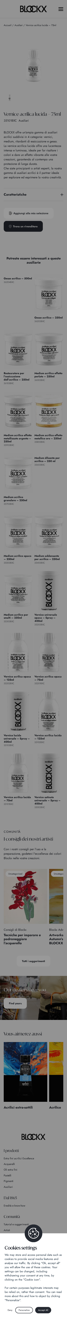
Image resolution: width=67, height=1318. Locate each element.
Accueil (7, 25)
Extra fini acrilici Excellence (19, 1158)
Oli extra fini (10, 1169)
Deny (10, 1310)
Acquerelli (9, 1164)
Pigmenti (8, 1181)
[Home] (33, 1137)
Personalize (24, 1310)
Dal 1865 (10, 1197)
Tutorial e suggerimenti (16, 1224)
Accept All (43, 1310)
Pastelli (7, 1175)
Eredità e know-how (14, 1205)
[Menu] (61, 9)
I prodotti (11, 1150)
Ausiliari (8, 1187)
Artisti (7, 1230)
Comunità (12, 1216)
